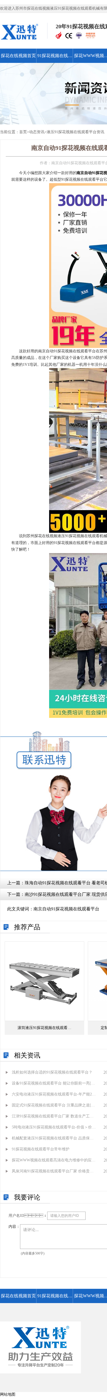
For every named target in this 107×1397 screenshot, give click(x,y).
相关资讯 (27, 1055)
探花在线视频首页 (18, 55)
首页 (23, 132)
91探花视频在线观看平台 (54, 58)
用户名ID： (28, 1216)
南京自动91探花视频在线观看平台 (66, 909)
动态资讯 (36, 132)
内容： (14, 1227)
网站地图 (7, 1394)
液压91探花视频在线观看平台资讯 (75, 132)
